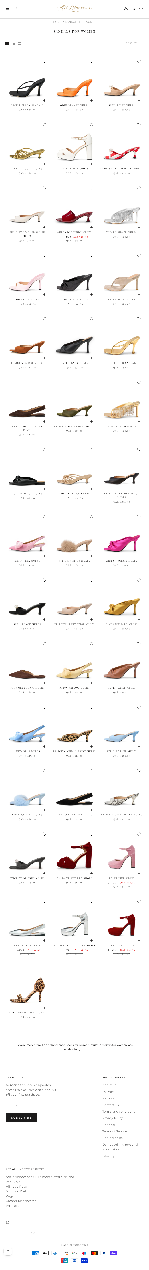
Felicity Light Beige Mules (74, 624)
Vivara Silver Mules (121, 232)
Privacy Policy (112, 1118)
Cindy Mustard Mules (122, 624)
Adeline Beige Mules (74, 493)
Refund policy (112, 1138)
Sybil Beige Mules (122, 105)
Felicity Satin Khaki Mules (74, 426)
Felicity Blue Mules (122, 751)
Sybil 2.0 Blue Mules (27, 814)
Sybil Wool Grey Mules (27, 878)
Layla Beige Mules (121, 299)
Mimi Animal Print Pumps (27, 1012)
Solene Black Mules (27, 493)
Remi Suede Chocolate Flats (27, 428)
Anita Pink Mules (27, 560)
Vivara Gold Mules (122, 426)
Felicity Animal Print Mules (74, 751)
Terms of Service (114, 1131)
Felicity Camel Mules (27, 362)
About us (109, 1085)
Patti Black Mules (74, 362)
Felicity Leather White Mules (27, 234)
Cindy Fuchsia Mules (121, 560)
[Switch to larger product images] (7, 43)
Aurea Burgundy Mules (74, 232)
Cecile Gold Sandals (121, 362)
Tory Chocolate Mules (27, 687)
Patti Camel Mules (122, 687)
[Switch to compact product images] (19, 43)
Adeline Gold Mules (27, 168)
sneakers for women (113, 1045)
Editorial (108, 1125)
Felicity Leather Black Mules (122, 495)
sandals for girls (74, 1049)
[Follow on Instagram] (7, 1222)
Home (57, 21)
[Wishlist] (15, 8)
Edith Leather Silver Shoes (74, 945)
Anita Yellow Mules (75, 687)
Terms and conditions (118, 1111)
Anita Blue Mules (27, 751)
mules (94, 1045)
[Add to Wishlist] (44, 61)
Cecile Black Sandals (27, 105)
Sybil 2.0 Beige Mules (74, 560)
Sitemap (108, 1156)
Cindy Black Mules (75, 299)
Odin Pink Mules (27, 299)
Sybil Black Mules (27, 624)
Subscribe (21, 1117)
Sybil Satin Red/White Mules (121, 168)
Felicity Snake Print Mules (121, 814)
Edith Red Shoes (121, 945)
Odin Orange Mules (74, 105)
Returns (108, 1098)
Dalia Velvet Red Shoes (74, 878)
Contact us (110, 1105)
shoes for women (77, 1045)
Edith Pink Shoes (122, 878)
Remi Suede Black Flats (74, 814)
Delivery (108, 1091)
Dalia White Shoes (74, 168)
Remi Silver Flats (27, 945)
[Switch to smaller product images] (13, 43)
